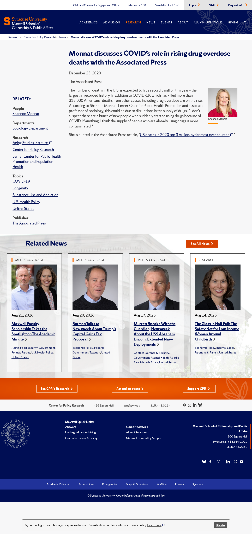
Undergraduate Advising (80, 432)
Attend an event (128, 389)
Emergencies (109, 484)
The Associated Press (29, 223)
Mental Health (160, 357)
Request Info (236, 5)
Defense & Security (157, 353)
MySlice (161, 484)
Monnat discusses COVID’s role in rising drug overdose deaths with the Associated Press (125, 37)
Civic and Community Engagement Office (96, 5)
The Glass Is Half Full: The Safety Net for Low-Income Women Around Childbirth (217, 331)
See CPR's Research (55, 389)
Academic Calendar (58, 484)
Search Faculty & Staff (167, 5)
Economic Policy (83, 348)
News (150, 22)
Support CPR (196, 389)
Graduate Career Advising (81, 438)
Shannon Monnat (26, 113)
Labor (230, 348)
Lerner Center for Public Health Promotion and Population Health (37, 161)
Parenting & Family (206, 352)
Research (133, 22)
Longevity (20, 188)
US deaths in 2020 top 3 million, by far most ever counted (185, 134)
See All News (200, 244)
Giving (233, 22)
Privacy (179, 484)
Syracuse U (199, 484)
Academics (88, 22)
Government (47, 348)
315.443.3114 (160, 405)
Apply (192, 5)
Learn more (154, 525)
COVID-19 (21, 181)
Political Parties (20, 352)
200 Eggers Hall (237, 436)
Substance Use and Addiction (35, 194)
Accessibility (86, 484)
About (183, 22)
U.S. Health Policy (26, 201)
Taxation (94, 352)
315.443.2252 (237, 447)
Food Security (29, 348)
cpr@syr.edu (132, 405)
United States (23, 208)
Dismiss (220, 525)
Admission (111, 22)
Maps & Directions (137, 484)
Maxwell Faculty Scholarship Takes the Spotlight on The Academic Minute (33, 331)
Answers (70, 427)
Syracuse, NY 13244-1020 (230, 441)
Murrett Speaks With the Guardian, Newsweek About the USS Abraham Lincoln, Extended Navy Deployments (155, 334)
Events (166, 22)
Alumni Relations (208, 22)
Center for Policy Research (39, 37)
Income (221, 348)
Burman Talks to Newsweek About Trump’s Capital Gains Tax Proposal (94, 331)
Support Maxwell (137, 427)
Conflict (139, 353)
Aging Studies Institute (31, 142)
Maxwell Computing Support (144, 438)
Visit (212, 5)
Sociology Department (30, 128)
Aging (15, 348)
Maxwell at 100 (137, 5)
